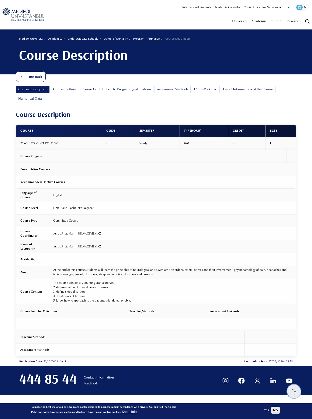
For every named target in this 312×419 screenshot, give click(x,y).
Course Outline (64, 89)
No (275, 410)
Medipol (90, 383)
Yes (266, 410)
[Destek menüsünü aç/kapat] (294, 391)
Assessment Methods (172, 89)
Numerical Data (30, 99)
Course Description (32, 89)
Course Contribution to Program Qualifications (116, 89)
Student (276, 21)
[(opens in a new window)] (225, 380)
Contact (249, 7)
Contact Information (99, 377)
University (239, 21)
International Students (196, 7)
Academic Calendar (227, 7)
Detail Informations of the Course (248, 89)
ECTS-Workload (205, 89)
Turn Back (34, 77)
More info (129, 412)
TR (287, 7)
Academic (259, 21)
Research (294, 21)
